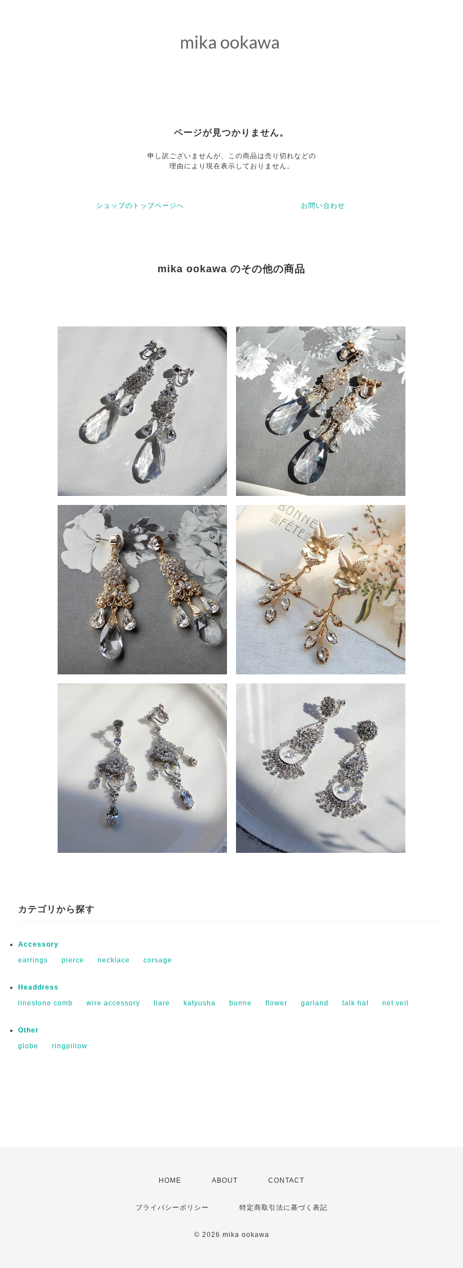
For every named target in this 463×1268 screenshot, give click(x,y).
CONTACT (286, 1180)
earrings (33, 960)
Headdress (38, 987)
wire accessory (113, 1003)
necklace (114, 960)
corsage (157, 960)
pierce (73, 960)
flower (276, 1003)
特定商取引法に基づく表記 (283, 1208)
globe (28, 1046)
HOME (170, 1180)
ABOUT (225, 1180)
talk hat (355, 1003)
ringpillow (70, 1046)
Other (28, 1030)
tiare (162, 1003)
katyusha (200, 1003)
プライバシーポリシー (172, 1208)
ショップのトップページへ (140, 206)
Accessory (38, 944)
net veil (395, 1003)
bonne (240, 1003)
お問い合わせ (323, 206)
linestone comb (45, 1003)
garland (315, 1003)
